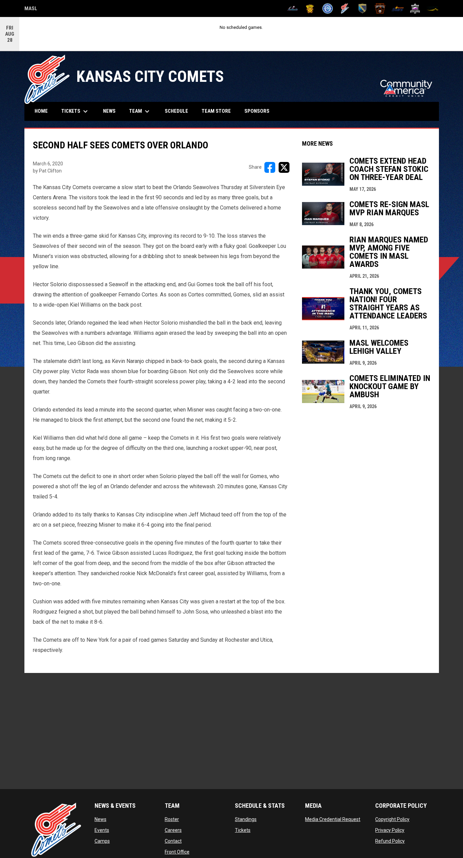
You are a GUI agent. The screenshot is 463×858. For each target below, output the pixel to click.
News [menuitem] (109, 111)
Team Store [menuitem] (219, 111)
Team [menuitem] (140, 111)
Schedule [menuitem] (176, 111)
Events (102, 830)
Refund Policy (390, 841)
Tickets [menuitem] (75, 111)
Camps (102, 841)
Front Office (177, 852)
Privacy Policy (389, 830)
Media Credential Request (332, 819)
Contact (173, 841)
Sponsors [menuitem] (256, 111)
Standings (246, 819)
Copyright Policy (392, 819)
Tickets (242, 830)
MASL (30, 9)
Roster (172, 819)
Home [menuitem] (41, 111)
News (100, 819)
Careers (173, 830)
